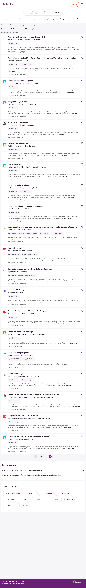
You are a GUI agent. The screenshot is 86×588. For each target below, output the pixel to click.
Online (25, 499)
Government (12, 506)
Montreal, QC (14, 24)
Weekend (11, 499)
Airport (38, 499)
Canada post (65, 493)
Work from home (14, 493)
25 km (56, 12)
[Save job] (82, 37)
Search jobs (4, 24)
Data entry (54, 499)
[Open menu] (82, 4)
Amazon (32, 493)
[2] (50, 456)
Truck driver (70, 499)
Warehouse (48, 493)
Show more (75, 49)
